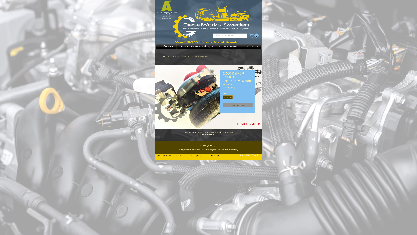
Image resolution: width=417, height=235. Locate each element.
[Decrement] (224, 97)
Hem (163, 57)
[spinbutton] (228, 97)
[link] (254, 36)
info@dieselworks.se (203, 156)
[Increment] (231, 97)
